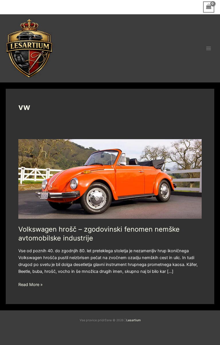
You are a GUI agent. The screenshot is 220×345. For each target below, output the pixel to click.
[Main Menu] (208, 48)
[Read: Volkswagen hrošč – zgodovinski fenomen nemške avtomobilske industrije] (110, 178)
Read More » (30, 284)
